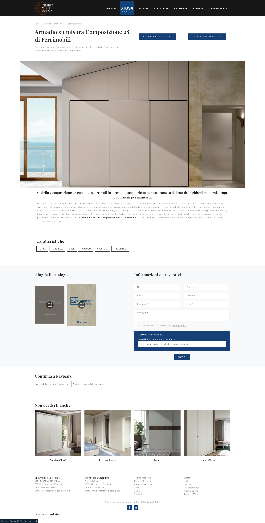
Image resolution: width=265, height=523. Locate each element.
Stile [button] (72, 249)
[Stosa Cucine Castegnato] (127, 8)
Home (37, 24)
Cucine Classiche (142, 481)
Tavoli (137, 488)
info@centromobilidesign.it (56, 491)
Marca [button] (42, 249)
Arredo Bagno (191, 491)
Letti (186, 481)
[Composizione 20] (207, 44)
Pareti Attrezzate (143, 484)
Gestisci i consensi (28, 521)
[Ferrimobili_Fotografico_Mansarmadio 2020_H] (49, 305)
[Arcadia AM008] (58, 433)
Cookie (13, 521)
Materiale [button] (57, 249)
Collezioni (144, 8)
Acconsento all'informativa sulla (162, 325)
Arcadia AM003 (207, 460)
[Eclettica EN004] (107, 433)
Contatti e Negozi (218, 8)
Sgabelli (138, 494)
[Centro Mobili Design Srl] (44, 8)
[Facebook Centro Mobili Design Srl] (129, 507)
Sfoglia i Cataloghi (157, 36)
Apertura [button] (102, 249)
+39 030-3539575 (46, 487)
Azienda (111, 8)
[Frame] (157, 433)
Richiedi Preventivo (207, 36)
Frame (157, 460)
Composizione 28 (75, 24)
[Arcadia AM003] (207, 433)
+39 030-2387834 (96, 487)
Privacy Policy (179, 325)
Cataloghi (198, 8)
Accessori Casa (191, 488)
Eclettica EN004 (107, 460)
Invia (182, 357)
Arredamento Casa (50, 24)
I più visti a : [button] (120, 249)
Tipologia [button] (85, 249)
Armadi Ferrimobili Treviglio (88, 384)
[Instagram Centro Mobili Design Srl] (136, 507)
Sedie (137, 491)
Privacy (4, 521)
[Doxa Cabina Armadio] (157, 44)
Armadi (63, 24)
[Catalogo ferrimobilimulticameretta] (81, 305)
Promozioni (181, 8)
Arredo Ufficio (191, 494)
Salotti (187, 478)
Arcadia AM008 (58, 460)
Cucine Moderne (142, 478)
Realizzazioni (162, 8)
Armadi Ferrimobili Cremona (52, 384)
